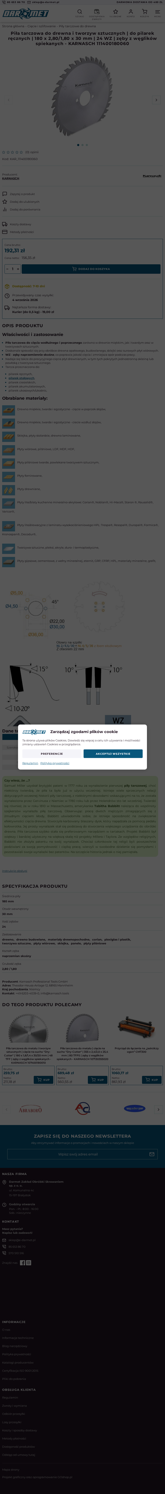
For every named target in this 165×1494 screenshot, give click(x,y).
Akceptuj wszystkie (113, 753)
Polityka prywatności (54, 763)
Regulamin (30, 763)
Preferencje (52, 753)
